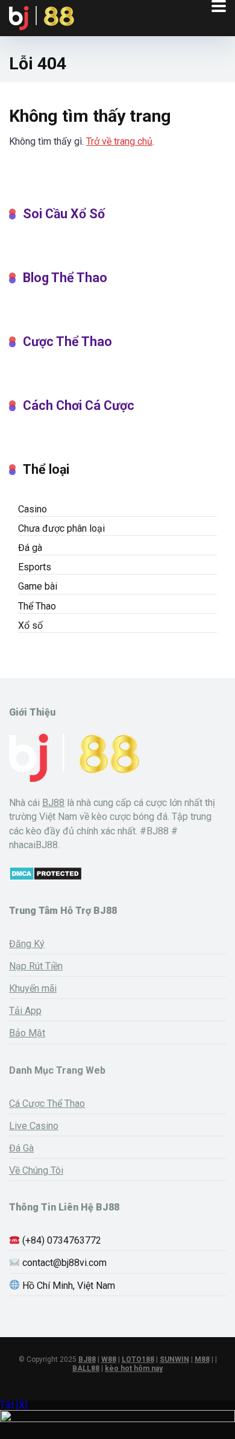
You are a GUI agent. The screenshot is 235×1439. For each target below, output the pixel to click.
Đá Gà (21, 1148)
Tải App (25, 1010)
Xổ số (30, 625)
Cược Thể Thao (67, 341)
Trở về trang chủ (119, 141)
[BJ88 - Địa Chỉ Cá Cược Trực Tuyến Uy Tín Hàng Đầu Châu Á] (41, 16)
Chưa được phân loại (61, 528)
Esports (34, 567)
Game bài (37, 586)
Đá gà (30, 547)
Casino (32, 509)
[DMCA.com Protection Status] (45, 877)
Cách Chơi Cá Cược (78, 405)
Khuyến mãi (33, 988)
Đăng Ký (27, 943)
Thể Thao (37, 606)
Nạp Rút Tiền (36, 966)
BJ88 (53, 802)
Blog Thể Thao (65, 277)
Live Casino (33, 1126)
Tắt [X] (13, 1405)
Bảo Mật (27, 1033)
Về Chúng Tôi (36, 1170)
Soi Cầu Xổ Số (64, 213)
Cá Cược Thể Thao (47, 1103)
